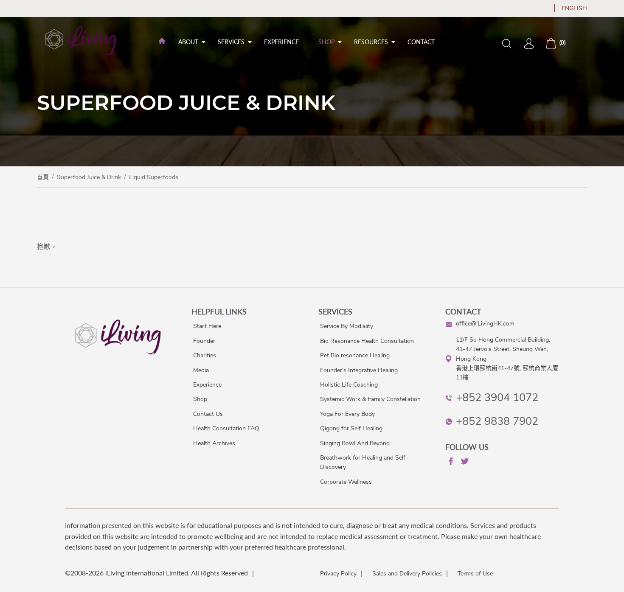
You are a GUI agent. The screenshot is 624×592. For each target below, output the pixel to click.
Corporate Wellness (346, 482)
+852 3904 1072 (497, 397)
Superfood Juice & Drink (89, 177)
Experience (281, 41)
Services (231, 41)
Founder (204, 341)
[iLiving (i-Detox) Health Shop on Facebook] (450, 462)
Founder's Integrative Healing (359, 370)
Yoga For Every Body (347, 414)
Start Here (207, 326)
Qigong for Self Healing (351, 428)
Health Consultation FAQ (226, 428)
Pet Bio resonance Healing (355, 355)
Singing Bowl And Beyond (355, 443)
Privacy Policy (338, 574)
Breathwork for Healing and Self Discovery (362, 462)
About (188, 41)
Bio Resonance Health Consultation (367, 341)
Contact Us (208, 414)
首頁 (43, 177)
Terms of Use (475, 574)
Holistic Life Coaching (349, 385)
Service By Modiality (346, 326)
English (574, 8)
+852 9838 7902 (497, 421)
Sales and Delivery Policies (407, 574)
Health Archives (214, 443)
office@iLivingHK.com (485, 324)
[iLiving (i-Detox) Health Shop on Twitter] (464, 462)
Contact (421, 41)
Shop (326, 41)
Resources (371, 41)
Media (201, 370)
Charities (204, 355)
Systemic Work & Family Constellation (370, 399)
